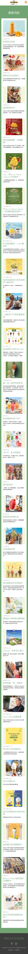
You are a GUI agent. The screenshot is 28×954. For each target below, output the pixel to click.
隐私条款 (10, 950)
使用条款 (17, 950)
